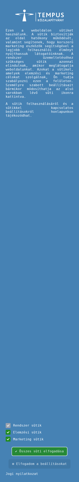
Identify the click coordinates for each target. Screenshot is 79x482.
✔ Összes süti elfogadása (39, 451)
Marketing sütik (28, 439)
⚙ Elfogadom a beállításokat (39, 464)
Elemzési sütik (27, 432)
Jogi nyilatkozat (22, 474)
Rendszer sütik (27, 425)
